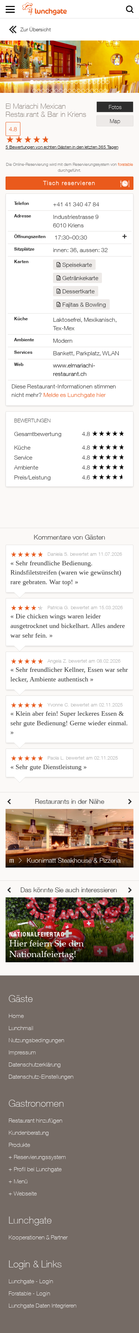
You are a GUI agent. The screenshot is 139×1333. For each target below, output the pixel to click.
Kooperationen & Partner (38, 1237)
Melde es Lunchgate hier (74, 394)
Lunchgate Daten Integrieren (42, 1305)
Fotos (115, 107)
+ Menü (18, 1181)
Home (16, 1015)
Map (115, 121)
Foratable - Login (29, 1293)
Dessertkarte (78, 291)
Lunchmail (21, 1028)
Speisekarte (77, 264)
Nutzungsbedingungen (36, 1040)
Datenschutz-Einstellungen (41, 1076)
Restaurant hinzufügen (35, 1120)
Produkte (19, 1144)
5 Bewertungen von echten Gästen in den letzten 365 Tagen (62, 147)
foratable (125, 164)
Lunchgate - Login (31, 1281)
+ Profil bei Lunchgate (35, 1169)
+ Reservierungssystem (37, 1157)
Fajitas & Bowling (84, 304)
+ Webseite (23, 1193)
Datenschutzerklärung (35, 1064)
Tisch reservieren (69, 183)
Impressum (22, 1052)
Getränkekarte (80, 278)
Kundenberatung (29, 1132)
